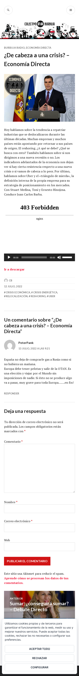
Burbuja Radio (14, 47)
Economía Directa (38, 47)
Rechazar (39, 658)
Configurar (39, 667)
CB (10, 280)
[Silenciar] (59, 257)
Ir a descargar (14, 269)
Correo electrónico (18, 521)
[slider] (67, 257)
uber (52, 296)
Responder (11, 393)
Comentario (13, 441)
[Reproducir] (9, 257)
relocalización (17, 296)
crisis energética (45, 292)
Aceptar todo (39, 648)
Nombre (10, 502)
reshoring (38, 296)
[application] (39, 257)
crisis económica (18, 292)
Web (7, 540)
